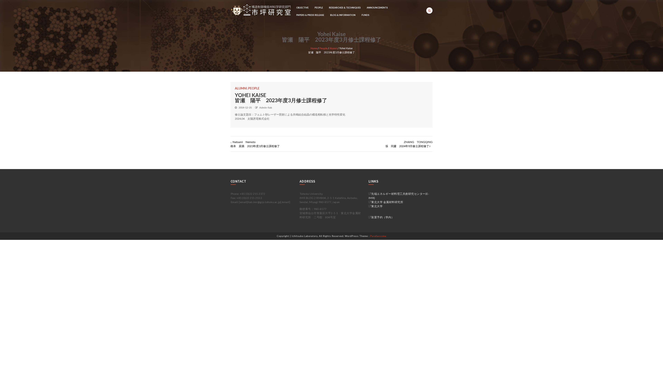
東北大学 (377, 206)
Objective (302, 7)
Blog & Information (342, 15)
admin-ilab (265, 107)
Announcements (377, 7)
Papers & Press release (310, 15)
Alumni (333, 48)
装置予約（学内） (382, 217)
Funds (365, 15)
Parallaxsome (378, 236)
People (319, 7)
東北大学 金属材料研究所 (387, 202)
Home (313, 48)
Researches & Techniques (345, 7)
